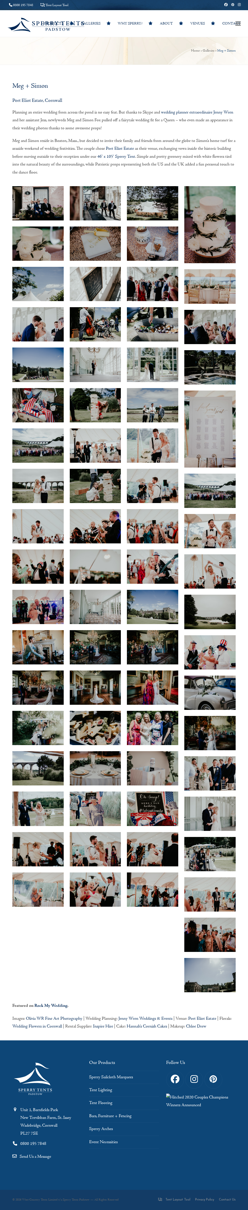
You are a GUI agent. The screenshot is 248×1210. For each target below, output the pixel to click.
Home (195, 51)
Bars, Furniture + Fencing (110, 1116)
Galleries (208, 51)
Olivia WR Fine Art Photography (54, 1018)
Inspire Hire (103, 1026)
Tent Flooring (100, 1103)
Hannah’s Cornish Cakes (147, 1026)
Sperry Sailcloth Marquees (111, 1077)
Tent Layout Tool (57, 5)
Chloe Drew (196, 1026)
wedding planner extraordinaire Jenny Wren (197, 112)
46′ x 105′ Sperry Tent (116, 156)
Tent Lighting (100, 1090)
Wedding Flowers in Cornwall (37, 1026)
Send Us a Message (35, 1156)
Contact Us (227, 1199)
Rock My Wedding (50, 1006)
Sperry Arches (101, 1129)
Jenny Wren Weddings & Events (145, 1018)
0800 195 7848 (23, 5)
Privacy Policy (204, 1199)
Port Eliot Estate (120, 148)
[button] (238, 24)
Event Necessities (103, 1142)
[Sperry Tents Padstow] (34, 1097)
